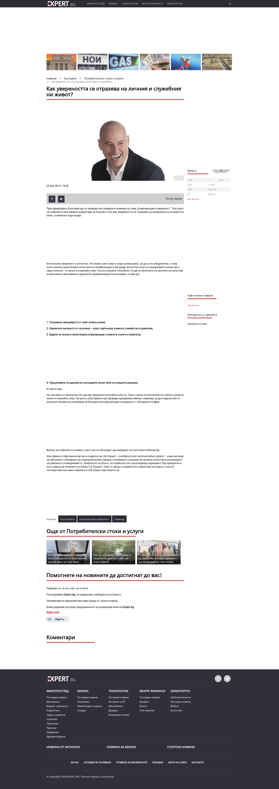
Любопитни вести (180, 697)
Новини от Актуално (63, 747)
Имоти (143, 706)
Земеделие (52, 732)
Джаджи (113, 710)
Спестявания (147, 710)
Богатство (176, 710)
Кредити (144, 701)
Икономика (52, 701)
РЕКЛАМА (157, 762)
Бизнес (113, 3)
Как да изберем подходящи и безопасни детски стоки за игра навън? (112, 558)
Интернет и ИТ (117, 701)
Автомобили (116, 706)
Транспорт (52, 723)
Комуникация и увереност (94, 519)
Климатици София (197, 323)
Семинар (119, 519)
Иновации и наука (119, 714)
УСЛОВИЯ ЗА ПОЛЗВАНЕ (97, 762)
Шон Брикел (67, 519)
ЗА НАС (75, 762)
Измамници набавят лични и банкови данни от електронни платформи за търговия (67, 558)
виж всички (193, 305)
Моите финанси (152, 3)
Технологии (130, 3)
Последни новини (56, 697)
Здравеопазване (55, 736)
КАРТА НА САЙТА (177, 762)
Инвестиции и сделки (89, 706)
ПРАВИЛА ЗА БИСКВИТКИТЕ (131, 762)
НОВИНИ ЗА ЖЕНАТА (121, 747)
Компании (83, 701)
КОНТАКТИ (198, 762)
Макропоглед (96, 3)
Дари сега (52, 612)
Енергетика (52, 710)
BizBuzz (174, 706)
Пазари (81, 710)
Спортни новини (181, 747)
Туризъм (51, 727)
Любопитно (175, 3)
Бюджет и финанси (57, 706)
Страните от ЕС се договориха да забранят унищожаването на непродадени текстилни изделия (157, 560)
